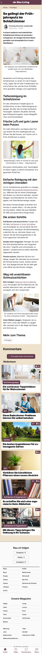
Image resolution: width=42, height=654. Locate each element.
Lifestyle (6, 587)
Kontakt (24, 632)
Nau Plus (25, 579)
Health (5, 603)
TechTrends (26, 618)
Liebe (5, 607)
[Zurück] (1, 2)
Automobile (7, 618)
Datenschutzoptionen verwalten (11, 638)
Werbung (6, 628)
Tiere (5, 614)
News (5, 569)
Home (5, 7)
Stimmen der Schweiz (29, 583)
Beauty (5, 622)
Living (24, 603)
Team (24, 628)
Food (23, 611)
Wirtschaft (25, 576)
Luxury (24, 607)
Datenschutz (7, 635)
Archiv (5, 590)
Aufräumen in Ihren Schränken (23, 224)
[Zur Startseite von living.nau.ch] (21, 2)
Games (5, 583)
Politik (24, 569)
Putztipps (13, 7)
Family (5, 611)
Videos (5, 579)
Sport (5, 572)
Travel (24, 614)
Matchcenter (26, 572)
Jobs (4, 632)
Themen (25, 587)
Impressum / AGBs (28, 635)
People (5, 576)
